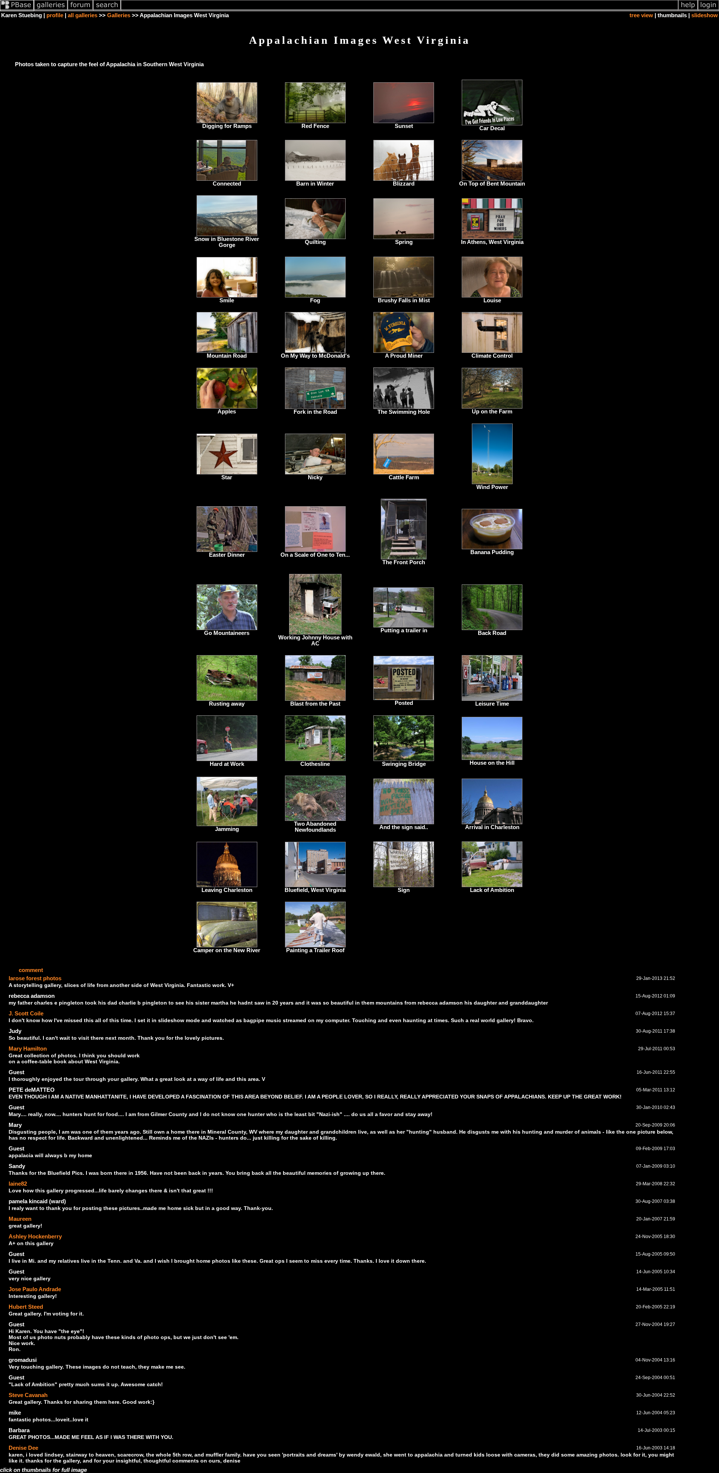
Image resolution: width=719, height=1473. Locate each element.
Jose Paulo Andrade (35, 1289)
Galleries (118, 15)
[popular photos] (400, 9)
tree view (641, 15)
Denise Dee (23, 1448)
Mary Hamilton (28, 1048)
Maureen (20, 1219)
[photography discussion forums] (80, 9)
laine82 (18, 1183)
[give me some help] (688, 9)
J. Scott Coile (26, 1013)
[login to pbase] (708, 9)
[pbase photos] (17, 9)
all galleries (82, 15)
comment (31, 970)
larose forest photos (35, 978)
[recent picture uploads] (51, 9)
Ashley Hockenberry (35, 1236)
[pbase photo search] (107, 9)
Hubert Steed (26, 1307)
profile (54, 15)
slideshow (704, 15)
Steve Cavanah (28, 1395)
